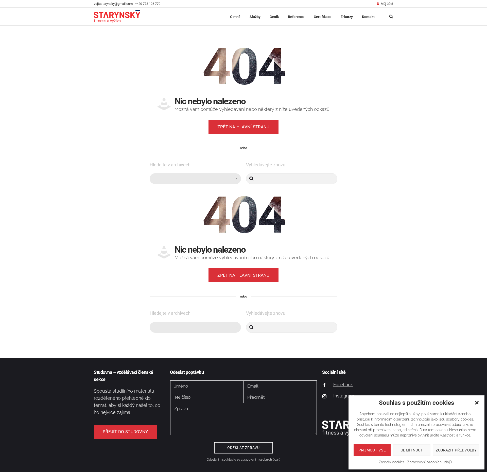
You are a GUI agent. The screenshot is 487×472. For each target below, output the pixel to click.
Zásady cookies (392, 462)
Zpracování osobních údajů (429, 462)
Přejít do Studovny (125, 431)
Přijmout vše (372, 450)
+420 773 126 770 (147, 4)
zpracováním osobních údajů (260, 459)
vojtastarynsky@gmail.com (113, 4)
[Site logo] (117, 16)
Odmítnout (412, 450)
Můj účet (387, 4)
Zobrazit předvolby (456, 450)
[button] (476, 402)
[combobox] (195, 178)
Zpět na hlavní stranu (243, 126)
